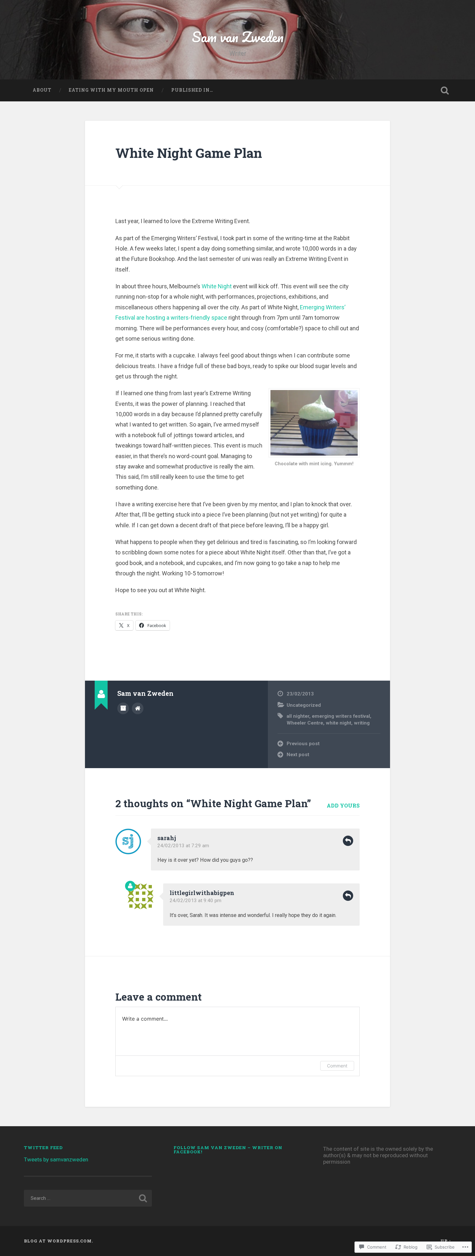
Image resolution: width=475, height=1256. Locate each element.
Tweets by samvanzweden (56, 1159)
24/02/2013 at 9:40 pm (195, 900)
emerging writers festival (341, 716)
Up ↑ (445, 1240)
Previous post (303, 743)
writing (362, 723)
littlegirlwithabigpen (202, 893)
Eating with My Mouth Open (111, 90)
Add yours (343, 805)
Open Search (444, 90)
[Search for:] (88, 1198)
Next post (298, 754)
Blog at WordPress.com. (58, 1240)
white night (338, 723)
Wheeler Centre (305, 723)
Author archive (123, 708)
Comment (337, 1065)
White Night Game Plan (188, 152)
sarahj (166, 838)
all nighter (298, 716)
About (42, 90)
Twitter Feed (43, 1147)
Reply (348, 841)
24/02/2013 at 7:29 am (183, 846)
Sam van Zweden (237, 36)
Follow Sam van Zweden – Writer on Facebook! (228, 1150)
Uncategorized (304, 705)
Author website (137, 708)
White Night (217, 286)
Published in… (192, 90)
